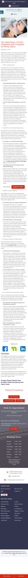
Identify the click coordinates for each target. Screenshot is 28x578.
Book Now (21, 576)
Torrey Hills (4, 520)
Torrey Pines (17, 520)
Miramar (3, 506)
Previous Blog (9, 400)
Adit (14, 555)
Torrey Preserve (18, 518)
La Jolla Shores (18, 508)
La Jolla (16, 501)
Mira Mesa (3, 508)
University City (5, 504)
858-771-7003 (18, 187)
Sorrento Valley (18, 504)
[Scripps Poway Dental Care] (14, 10)
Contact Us (17, 491)
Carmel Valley (4, 501)
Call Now (14, 428)
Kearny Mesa (4, 513)
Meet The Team (18, 489)
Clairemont (17, 513)
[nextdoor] (4, 495)
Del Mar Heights (5, 515)
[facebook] (2, 495)
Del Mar (16, 515)
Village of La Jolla (18, 511)
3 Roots (16, 506)
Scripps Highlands (5, 518)
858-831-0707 (16, 476)
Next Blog (20, 400)
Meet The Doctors (5, 489)
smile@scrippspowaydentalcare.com (16, 479)
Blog (2, 491)
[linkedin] (6, 495)
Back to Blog (14, 397)
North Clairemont (5, 511)
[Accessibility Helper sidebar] (1, 12)
